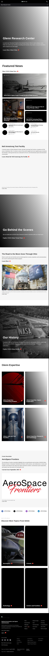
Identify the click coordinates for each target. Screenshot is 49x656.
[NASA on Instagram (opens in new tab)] (5, 640)
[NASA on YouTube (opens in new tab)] (10, 640)
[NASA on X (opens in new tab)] (8, 640)
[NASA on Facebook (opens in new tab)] (2, 640)
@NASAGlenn (7, 511)
